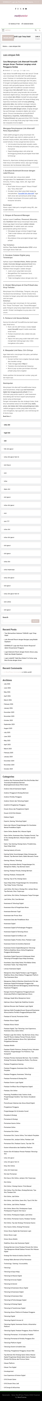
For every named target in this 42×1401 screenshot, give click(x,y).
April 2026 (7, 696)
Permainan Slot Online (11, 1131)
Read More (6, 416)
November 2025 (9, 716)
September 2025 (9, 724)
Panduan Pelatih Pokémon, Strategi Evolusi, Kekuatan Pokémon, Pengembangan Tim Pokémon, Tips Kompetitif (21, 1052)
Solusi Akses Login (10, 1235)
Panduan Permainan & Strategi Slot (15, 1078)
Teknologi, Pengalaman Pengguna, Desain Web (19, 1351)
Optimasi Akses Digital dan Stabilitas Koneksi (19, 1002)
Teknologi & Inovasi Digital (12, 1280)
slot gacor (7, 497)
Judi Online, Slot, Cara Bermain (14, 899)
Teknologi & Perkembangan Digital (15, 1300)
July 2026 (7, 684)
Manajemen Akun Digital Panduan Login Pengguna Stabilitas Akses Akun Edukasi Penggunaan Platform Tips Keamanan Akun (21, 975)
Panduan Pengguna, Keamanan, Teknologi (17, 1074)
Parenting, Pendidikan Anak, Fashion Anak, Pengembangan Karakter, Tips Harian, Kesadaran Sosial (19, 1097)
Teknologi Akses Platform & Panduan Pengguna (19, 1312)
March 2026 (8, 700)
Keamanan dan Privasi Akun (13, 915)
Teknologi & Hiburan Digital (13, 1276)
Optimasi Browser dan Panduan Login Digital (18, 1006)
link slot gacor (8, 449)
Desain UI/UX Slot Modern (12, 813)
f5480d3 (7, 70)
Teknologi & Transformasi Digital (14, 1308)
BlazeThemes (22, 1397)
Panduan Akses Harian (11, 1024)
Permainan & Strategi (11, 1119)
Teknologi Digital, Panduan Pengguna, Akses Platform (21, 1330)
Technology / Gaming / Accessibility (16, 1264)
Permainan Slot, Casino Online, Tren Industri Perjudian (21, 1135)
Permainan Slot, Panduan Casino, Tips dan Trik (19, 1143)
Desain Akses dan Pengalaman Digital (16, 809)
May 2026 (7, 692)
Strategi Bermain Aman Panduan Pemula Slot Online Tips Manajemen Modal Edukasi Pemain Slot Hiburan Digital (21, 1249)
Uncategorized (8, 1371)
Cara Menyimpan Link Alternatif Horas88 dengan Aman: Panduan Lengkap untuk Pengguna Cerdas (20, 64)
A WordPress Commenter (12, 672)
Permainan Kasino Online (12, 1123)
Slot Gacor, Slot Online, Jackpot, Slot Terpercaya (19, 1178)
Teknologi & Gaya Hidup (12, 1272)
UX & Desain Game (10, 1379)
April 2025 (7, 744)
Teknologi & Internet (10, 1284)
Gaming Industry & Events (12, 850)
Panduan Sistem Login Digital (13, 1082)
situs (5, 481)
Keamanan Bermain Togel (12, 911)
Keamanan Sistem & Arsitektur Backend (17, 944)
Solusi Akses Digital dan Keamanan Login (17, 1231)
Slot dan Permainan (10, 1174)
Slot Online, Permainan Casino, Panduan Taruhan (20, 1219)
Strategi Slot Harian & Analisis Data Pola (17, 1255)
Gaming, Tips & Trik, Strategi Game (15, 879)
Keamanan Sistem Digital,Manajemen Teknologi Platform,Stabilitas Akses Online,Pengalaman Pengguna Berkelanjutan (19, 950)
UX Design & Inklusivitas (12, 1387)
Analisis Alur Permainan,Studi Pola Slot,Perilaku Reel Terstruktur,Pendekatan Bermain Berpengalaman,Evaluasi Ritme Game (21, 783)
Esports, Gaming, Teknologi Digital (15, 821)
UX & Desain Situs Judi (11, 1383)
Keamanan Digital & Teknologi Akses (16, 932)
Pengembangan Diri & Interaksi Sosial (16, 1111)
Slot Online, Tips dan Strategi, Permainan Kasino (19, 1223)
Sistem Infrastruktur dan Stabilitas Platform (18, 1147)
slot (5, 473)
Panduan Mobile (9, 1045)
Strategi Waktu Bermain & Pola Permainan (17, 1259)
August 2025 (8, 728)
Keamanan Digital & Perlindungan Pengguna (18, 928)
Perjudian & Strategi (10, 1115)
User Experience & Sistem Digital (14, 1375)
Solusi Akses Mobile (10, 1239)
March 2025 (8, 749)
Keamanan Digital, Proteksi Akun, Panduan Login (20, 940)
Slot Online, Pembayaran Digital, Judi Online (18, 1215)
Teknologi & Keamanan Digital (14, 1292)
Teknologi (7, 1268)
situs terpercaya (9, 569)
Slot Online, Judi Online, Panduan (14, 1204)
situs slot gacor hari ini (11, 457)
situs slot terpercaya (10, 1170)
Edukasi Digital (9, 817)
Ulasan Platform (9, 1363)
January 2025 (8, 757)
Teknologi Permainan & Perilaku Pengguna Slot (19, 1338)
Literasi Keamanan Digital (12, 969)
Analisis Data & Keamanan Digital (15, 789)
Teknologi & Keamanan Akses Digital (16, 1288)
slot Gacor (7, 465)
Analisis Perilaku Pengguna (13, 797)
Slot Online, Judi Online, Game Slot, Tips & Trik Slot (20, 1200)
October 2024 (8, 769)
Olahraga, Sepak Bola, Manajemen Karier (17, 998)
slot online (7, 602)
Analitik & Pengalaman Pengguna (14, 805)
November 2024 (9, 765)
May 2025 (7, 740)
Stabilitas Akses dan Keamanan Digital (16, 1243)
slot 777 (6, 521)
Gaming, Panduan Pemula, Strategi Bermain (18, 871)
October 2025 (8, 720)
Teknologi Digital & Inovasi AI (13, 1320)
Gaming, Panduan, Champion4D (14, 875)
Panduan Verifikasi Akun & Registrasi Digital (18, 1086)
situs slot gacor (9, 505)
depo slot (7, 489)
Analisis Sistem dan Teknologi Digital (16, 801)
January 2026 (8, 708)
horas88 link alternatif (26, 193)
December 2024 (9, 761)
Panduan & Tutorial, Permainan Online (16, 1016)
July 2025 (7, 732)
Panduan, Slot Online (10, 1090)
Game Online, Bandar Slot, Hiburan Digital (17, 831)
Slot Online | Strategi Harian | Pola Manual (17, 1186)
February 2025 (8, 753)
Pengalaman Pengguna (11, 1107)
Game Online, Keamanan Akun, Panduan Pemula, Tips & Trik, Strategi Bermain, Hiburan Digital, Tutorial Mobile (21, 838)
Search (5, 617)
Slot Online (7, 1182)
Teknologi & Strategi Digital (13, 1304)
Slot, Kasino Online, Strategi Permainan (16, 1227)
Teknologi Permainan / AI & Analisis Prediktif (18, 1334)
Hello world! (28, 672)
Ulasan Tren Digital (10, 1367)
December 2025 (9, 712)
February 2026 (8, 704)
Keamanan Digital (9, 924)
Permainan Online (9, 1127)
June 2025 (7, 736)
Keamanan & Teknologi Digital (14, 903)
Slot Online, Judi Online (11, 1196)
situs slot (7, 529)
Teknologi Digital (9, 1316)
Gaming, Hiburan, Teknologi (13, 860)
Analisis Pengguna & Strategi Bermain (16, 793)
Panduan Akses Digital (11, 1020)
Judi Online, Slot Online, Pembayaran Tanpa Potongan (21, 895)
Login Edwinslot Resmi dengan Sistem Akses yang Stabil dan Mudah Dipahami (19, 2)
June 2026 (7, 688)
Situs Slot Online (9, 1166)
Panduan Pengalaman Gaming (13, 1064)
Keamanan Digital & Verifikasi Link (15, 936)
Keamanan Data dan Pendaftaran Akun (16, 920)
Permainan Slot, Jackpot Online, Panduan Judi (19, 1139)
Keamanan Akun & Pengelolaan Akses (16, 907)
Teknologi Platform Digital (12, 1343)
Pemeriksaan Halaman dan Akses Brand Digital (19, 1103)
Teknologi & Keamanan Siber (13, 1296)
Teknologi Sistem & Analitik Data (14, 1347)
